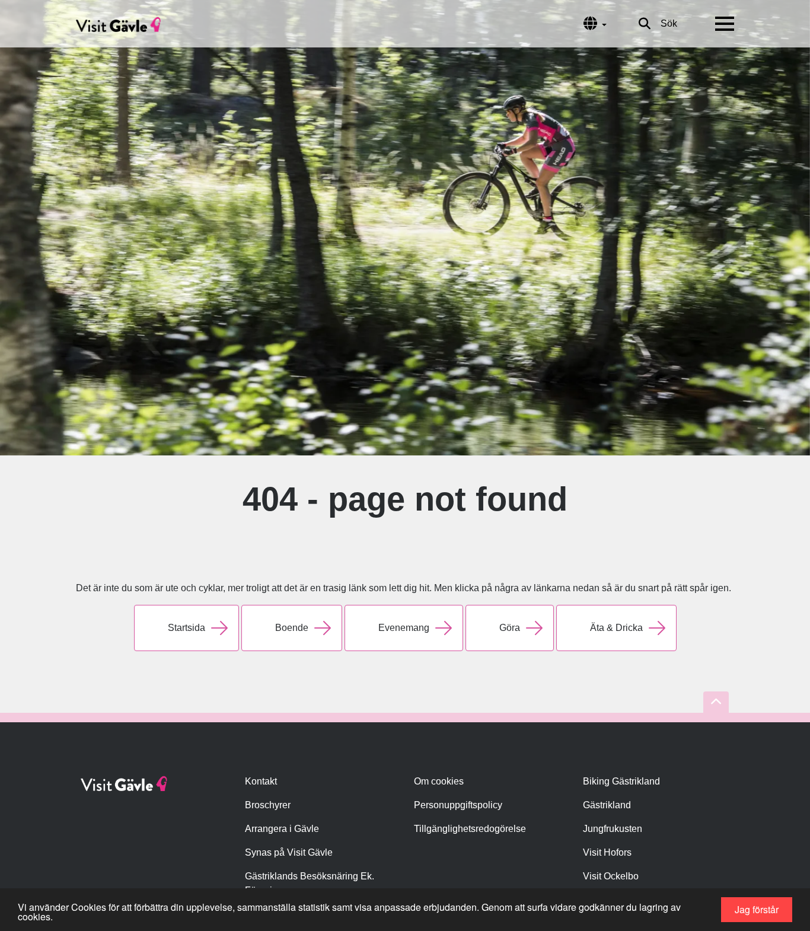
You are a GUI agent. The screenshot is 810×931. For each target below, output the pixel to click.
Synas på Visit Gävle (289, 852)
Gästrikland (607, 805)
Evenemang (403, 628)
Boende (291, 628)
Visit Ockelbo (611, 876)
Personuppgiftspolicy (458, 805)
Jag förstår (757, 909)
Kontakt (261, 781)
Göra (509, 628)
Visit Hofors (607, 852)
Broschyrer (268, 805)
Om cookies (439, 781)
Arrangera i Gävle (282, 829)
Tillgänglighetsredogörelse (470, 829)
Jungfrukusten (612, 829)
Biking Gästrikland (621, 781)
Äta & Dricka (616, 628)
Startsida (186, 628)
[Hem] (118, 24)
